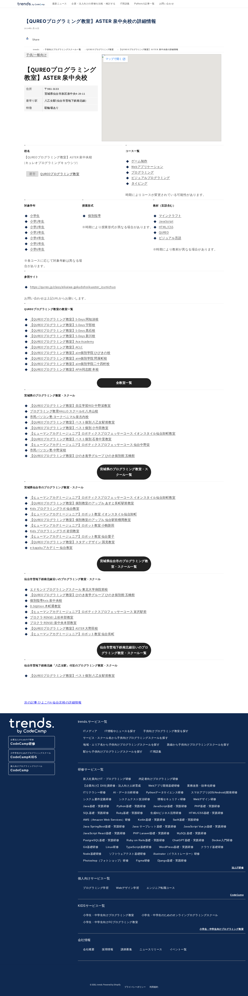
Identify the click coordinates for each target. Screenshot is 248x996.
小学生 (35, 216)
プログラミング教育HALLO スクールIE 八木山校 (64, 411)
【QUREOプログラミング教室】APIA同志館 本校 (64, 369)
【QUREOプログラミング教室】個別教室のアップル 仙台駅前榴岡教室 (80, 520)
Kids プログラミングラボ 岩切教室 (54, 531)
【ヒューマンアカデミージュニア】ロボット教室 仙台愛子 (72, 536)
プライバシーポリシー (135, 987)
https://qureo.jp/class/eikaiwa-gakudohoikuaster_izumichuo (73, 287)
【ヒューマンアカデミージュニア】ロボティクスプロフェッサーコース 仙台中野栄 (90, 445)
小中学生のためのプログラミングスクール (30, 755)
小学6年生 (37, 249)
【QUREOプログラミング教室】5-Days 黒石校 (62, 330)
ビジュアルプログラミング (150, 178)
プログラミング (142, 172)
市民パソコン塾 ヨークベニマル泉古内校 (59, 417)
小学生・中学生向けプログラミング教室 (222, 929)
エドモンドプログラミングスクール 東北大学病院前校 (69, 589)
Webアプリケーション (147, 167)
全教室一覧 (124, 383)
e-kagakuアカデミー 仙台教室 (51, 548)
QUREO (164, 232)
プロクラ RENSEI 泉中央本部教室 (53, 623)
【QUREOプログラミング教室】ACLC (56, 347)
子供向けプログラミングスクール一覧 (63, 49)
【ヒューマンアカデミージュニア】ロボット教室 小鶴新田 (72, 525)
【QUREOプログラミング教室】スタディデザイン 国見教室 (72, 542)
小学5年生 (37, 244)
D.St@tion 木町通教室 (45, 606)
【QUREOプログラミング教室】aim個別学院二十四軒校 (70, 364)
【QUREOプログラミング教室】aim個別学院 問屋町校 (68, 358)
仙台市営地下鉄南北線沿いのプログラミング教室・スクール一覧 (124, 650)
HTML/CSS (166, 227)
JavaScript (166, 221)
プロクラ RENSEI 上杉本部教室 (51, 617)
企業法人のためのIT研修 (22, 742)
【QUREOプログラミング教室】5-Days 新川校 (62, 336)
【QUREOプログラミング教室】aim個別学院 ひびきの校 (70, 353)
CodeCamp (237, 895)
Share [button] (36, 39)
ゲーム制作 (139, 161)
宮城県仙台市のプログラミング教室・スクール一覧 (124, 564)
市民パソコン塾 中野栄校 (48, 450)
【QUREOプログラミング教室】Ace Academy (62, 341)
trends (36, 49)
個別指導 (94, 216)
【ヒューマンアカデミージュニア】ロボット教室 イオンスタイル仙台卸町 (83, 514)
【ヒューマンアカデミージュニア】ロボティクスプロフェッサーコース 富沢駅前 (88, 612)
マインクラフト (170, 216)
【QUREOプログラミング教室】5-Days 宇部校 (62, 325)
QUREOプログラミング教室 (100, 49)
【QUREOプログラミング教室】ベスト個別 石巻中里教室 (71, 439)
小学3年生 (37, 232)
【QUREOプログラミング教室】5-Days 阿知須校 (64, 319)
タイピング (139, 183)
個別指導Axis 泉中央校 (46, 600)
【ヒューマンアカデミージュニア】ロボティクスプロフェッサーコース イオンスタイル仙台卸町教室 (103, 433)
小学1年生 (37, 221)
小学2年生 (37, 227)
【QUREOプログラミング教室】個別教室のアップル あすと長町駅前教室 (82, 503)
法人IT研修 (238, 867)
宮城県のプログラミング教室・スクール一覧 (124, 472)
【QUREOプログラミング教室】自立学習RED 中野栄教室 (70, 406)
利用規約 (154, 987)
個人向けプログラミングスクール (26, 768)
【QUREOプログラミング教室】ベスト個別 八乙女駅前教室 (72, 422)
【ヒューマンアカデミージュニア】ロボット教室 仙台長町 (72, 634)
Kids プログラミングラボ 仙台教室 (54, 509)
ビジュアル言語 (170, 238)
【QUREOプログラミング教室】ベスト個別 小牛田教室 (69, 428)
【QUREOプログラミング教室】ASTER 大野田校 (64, 628)
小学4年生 (37, 238)
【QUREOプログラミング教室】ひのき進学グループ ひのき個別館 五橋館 (82, 456)
